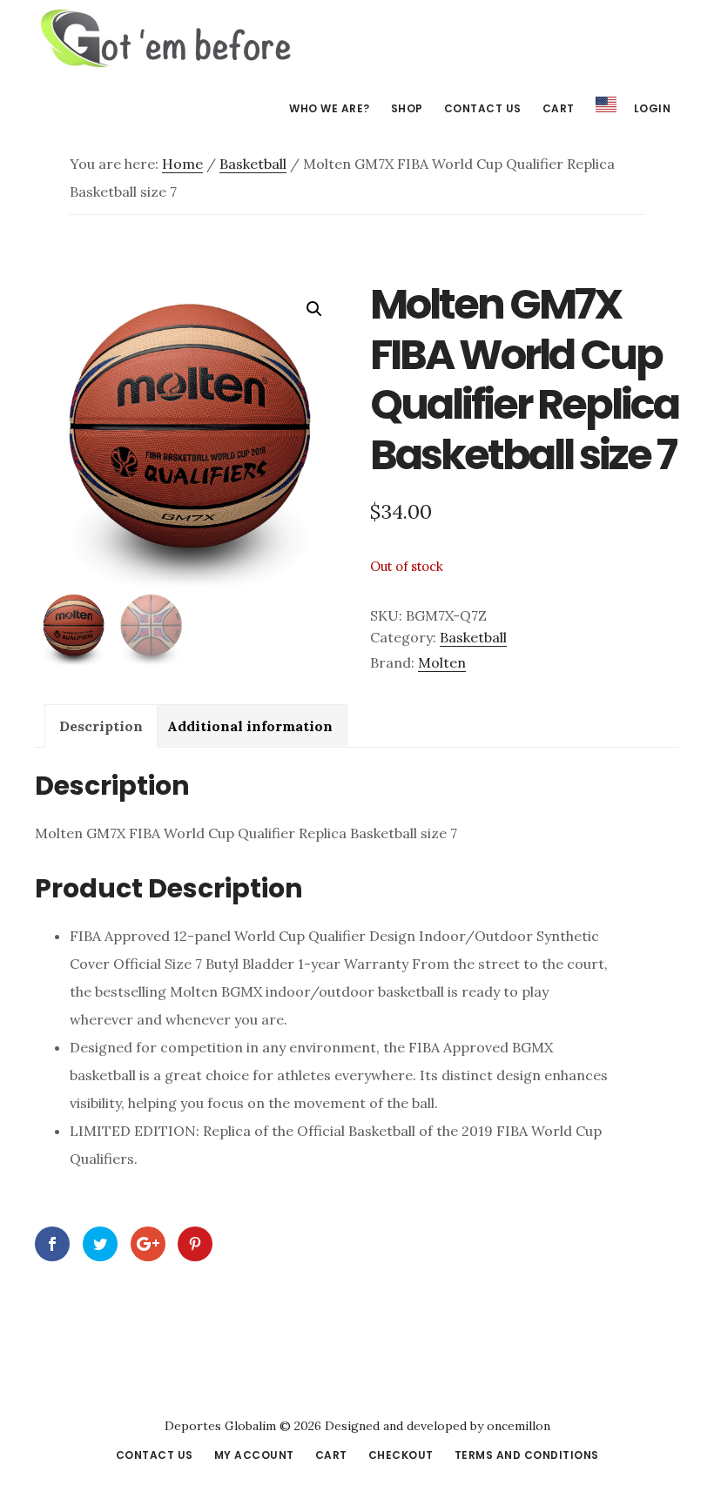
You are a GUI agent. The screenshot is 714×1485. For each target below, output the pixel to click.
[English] (606, 105)
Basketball (252, 163)
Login (652, 108)
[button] (314, 309)
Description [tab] (101, 726)
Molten (442, 662)
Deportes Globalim (165, 38)
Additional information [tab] (250, 726)
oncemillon (516, 1426)
